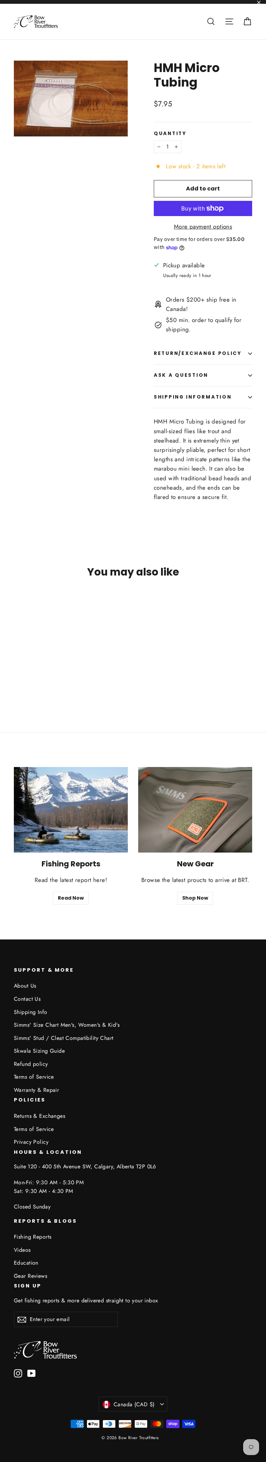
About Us (25, 986)
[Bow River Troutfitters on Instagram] (18, 1373)
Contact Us (27, 999)
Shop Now (195, 897)
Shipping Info (30, 1012)
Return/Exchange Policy (198, 353)
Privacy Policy (31, 1142)
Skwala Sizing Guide (39, 1051)
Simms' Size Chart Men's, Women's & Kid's (66, 1025)
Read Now (71, 897)
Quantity (170, 133)
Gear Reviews (30, 1276)
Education (26, 1263)
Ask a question (181, 375)
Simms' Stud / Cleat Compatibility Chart (64, 1038)
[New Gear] (195, 810)
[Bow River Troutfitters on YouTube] (31, 1373)
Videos (22, 1250)
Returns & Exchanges (39, 1116)
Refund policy (31, 1064)
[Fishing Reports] (71, 810)
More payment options (203, 226)
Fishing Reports (32, 1237)
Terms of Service (34, 1077)
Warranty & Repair (36, 1090)
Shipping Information (192, 397)
